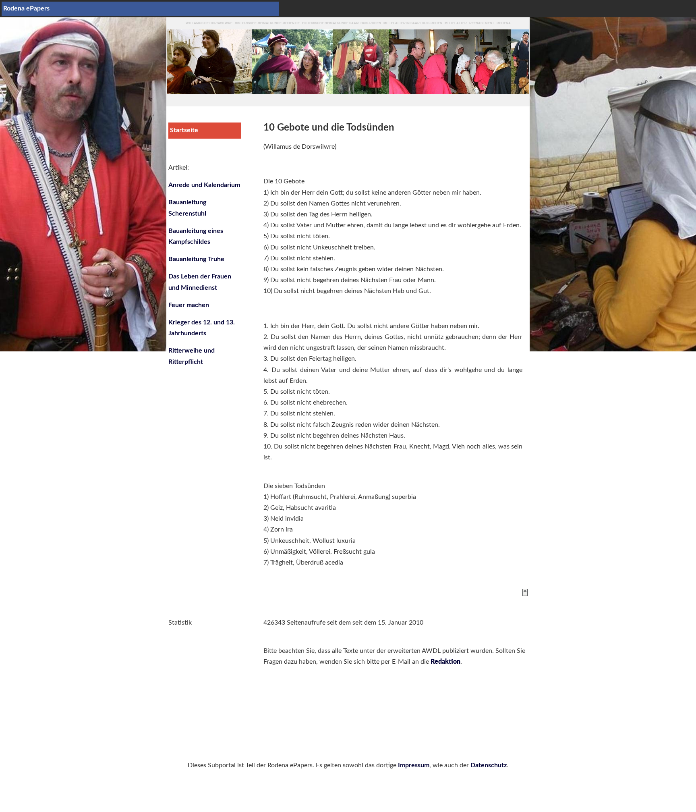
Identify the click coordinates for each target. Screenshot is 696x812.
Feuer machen (188, 305)
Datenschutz (488, 765)
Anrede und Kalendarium (204, 185)
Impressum (413, 765)
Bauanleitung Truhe (196, 259)
